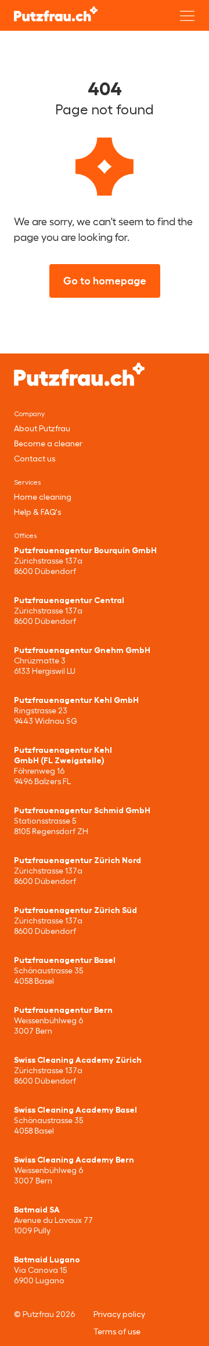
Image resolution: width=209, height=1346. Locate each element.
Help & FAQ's (37, 512)
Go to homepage (104, 281)
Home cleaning (42, 496)
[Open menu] (187, 15)
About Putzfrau (42, 428)
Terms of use (116, 1331)
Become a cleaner (48, 443)
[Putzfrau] (56, 14)
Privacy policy (119, 1314)
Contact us (34, 458)
